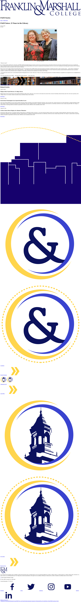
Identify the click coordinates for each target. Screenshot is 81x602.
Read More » (2, 96)
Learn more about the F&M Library (6, 84)
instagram (41, 590)
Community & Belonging (35, 601)
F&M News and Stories (20, 601)
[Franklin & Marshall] (40, 15)
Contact (15, 601)
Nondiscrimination (28, 601)
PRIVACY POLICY (4, 600)
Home (1, 20)
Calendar (2, 601)
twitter (21, 590)
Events (44, 601)
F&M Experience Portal (54, 601)
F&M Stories (5, 20)
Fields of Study (47, 601)
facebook (2, 590)
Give (4, 601)
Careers (6, 601)
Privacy (41, 601)
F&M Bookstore (11, 601)
